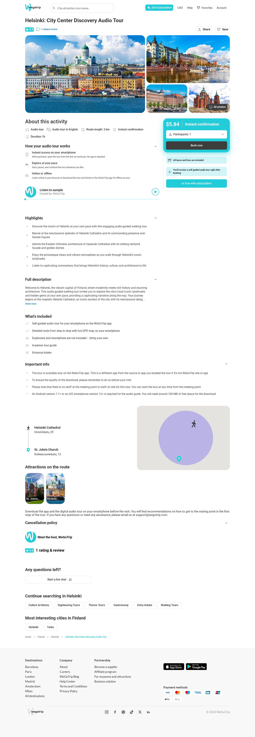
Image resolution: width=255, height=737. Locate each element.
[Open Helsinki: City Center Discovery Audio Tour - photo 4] (209, 98)
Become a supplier (105, 667)
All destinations (35, 696)
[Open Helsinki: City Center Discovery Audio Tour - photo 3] (167, 98)
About (64, 667)
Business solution (105, 681)
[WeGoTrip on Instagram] (106, 712)
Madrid (30, 681)
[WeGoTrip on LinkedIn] (148, 712)
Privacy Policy (69, 691)
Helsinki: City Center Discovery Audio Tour (86, 637)
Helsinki (55, 637)
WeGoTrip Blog (69, 676)
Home (28, 637)
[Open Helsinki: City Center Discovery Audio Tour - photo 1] (85, 74)
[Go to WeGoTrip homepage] (36, 7)
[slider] (25, 199)
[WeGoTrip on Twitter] (140, 712)
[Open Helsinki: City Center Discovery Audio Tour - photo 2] (188, 59)
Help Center (67, 681)
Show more (30, 303)
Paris (28, 672)
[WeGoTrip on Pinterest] (123, 712)
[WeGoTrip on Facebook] (115, 712)
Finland (41, 637)
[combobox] (84, 8)
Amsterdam (32, 686)
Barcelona (31, 667)
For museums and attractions (112, 676)
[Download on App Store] (173, 667)
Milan (28, 691)
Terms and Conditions (73, 686)
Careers (65, 672)
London (30, 676)
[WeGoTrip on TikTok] (131, 712)
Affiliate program (105, 672)
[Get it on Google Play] (196, 667)
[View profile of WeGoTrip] (30, 537)
